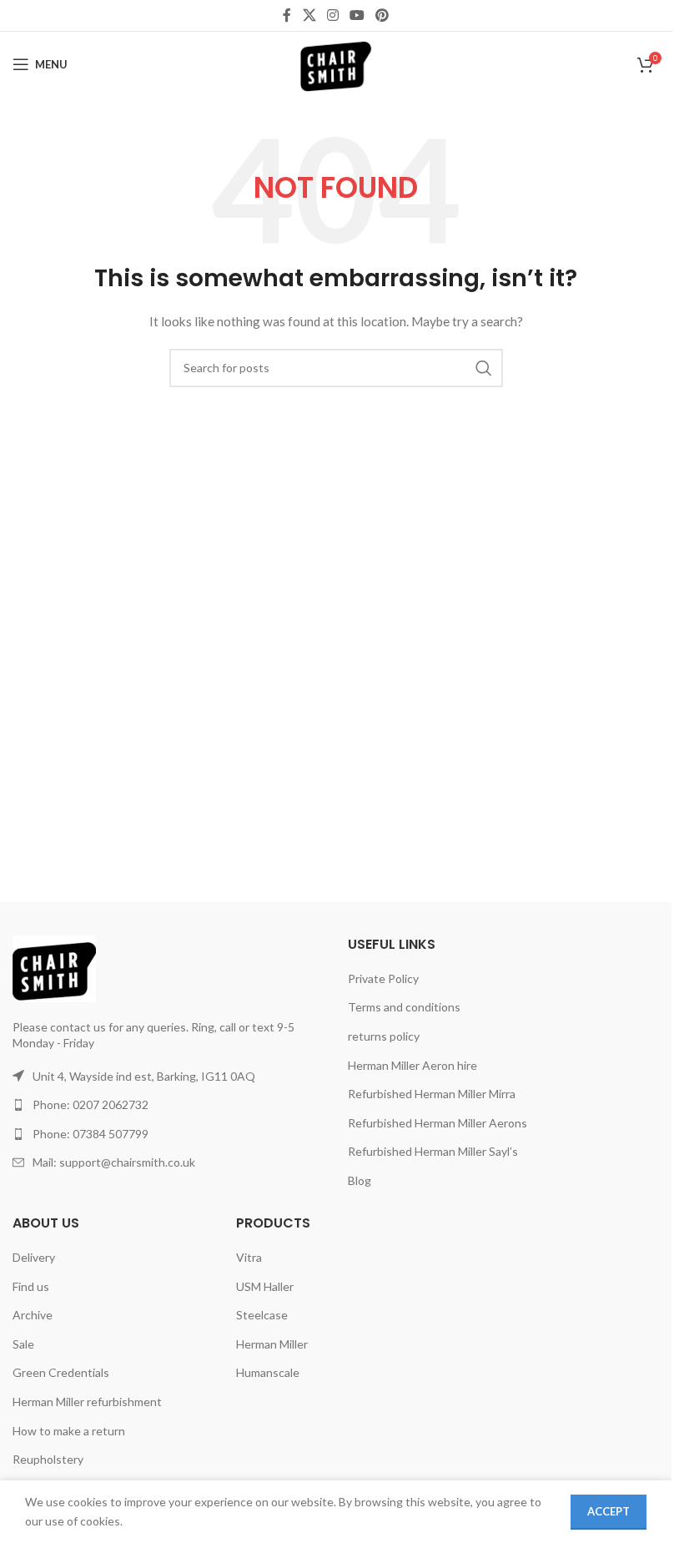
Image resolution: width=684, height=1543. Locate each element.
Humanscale (267, 1372)
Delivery (34, 1257)
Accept (608, 1511)
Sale (23, 1344)
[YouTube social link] (357, 15)
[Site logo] (336, 63)
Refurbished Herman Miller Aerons (437, 1123)
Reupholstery (48, 1459)
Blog (359, 1180)
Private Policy (383, 978)
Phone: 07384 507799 (90, 1134)
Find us (31, 1286)
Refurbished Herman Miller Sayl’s (433, 1151)
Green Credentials (61, 1372)
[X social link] (309, 15)
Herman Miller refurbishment (87, 1401)
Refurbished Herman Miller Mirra (432, 1094)
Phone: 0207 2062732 (90, 1104)
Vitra (249, 1257)
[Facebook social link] (287, 15)
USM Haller (265, 1286)
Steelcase (262, 1315)
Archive (33, 1315)
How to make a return (69, 1431)
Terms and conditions (404, 1007)
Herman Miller (272, 1344)
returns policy (384, 1036)
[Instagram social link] (332, 15)
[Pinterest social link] (382, 15)
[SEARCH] (484, 368)
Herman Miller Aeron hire (412, 1065)
